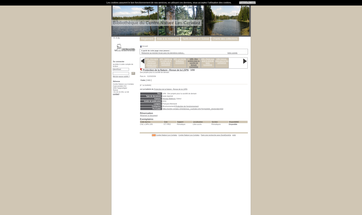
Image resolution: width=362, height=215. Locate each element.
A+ (119, 38)
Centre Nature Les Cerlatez (166, 135)
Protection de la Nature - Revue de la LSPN (166, 70)
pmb (234, 135)
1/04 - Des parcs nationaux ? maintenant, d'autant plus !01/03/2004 (152, 63)
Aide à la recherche (168, 38)
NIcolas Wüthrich (169, 99)
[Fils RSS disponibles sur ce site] (154, 135)
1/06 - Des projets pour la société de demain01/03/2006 (194, 63)
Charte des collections (225, 38)
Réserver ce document (149, 116)
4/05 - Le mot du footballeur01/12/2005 (180, 61)
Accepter (251, 3)
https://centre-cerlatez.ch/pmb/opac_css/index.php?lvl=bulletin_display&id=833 (193, 109)
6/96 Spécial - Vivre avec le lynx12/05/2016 (222, 61)
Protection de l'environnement (187, 106)
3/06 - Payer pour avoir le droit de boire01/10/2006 (207, 62)
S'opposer (243, 3)
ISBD (149, 80)
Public (143, 80)
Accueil (145, 46)
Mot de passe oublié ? (121, 76)
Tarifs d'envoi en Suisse (195, 38)
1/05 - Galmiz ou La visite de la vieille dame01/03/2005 (166, 62)
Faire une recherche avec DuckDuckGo (216, 135)
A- (114, 37)
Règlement (147, 38)
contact (116, 94)
